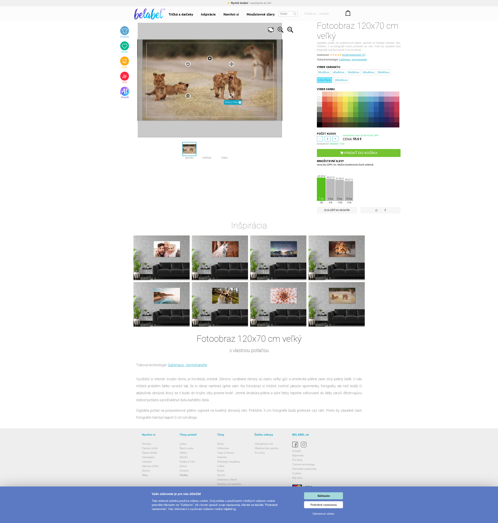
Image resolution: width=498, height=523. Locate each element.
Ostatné (184, 470)
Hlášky (183, 452)
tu (234, 509)
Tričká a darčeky (180, 14)
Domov (146, 470)
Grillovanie (223, 448)
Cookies (296, 473)
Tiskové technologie (303, 464)
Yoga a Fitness (225, 452)
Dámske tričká (150, 466)
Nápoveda (297, 455)
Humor (183, 466)
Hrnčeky (146, 443)
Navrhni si (231, 14)
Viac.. (145, 475)
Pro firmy (260, 452)
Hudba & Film (187, 461)
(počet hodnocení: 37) (353, 55)
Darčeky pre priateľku (229, 484)
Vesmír (221, 475)
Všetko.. (184, 475)
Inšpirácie (208, 14)
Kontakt (324, 13)
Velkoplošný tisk (264, 443)
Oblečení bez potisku (267, 448)
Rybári (220, 470)
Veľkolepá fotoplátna (228, 461)
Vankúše (147, 461)
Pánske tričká (150, 448)
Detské (184, 457)
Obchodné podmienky (304, 468)
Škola (220, 443)
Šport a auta (186, 448)
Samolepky (148, 457)
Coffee (220, 466)
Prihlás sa (310, 13)
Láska (183, 443)
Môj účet (297, 477)
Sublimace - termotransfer (353, 59)
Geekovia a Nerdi (227, 479)
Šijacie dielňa (149, 452)
